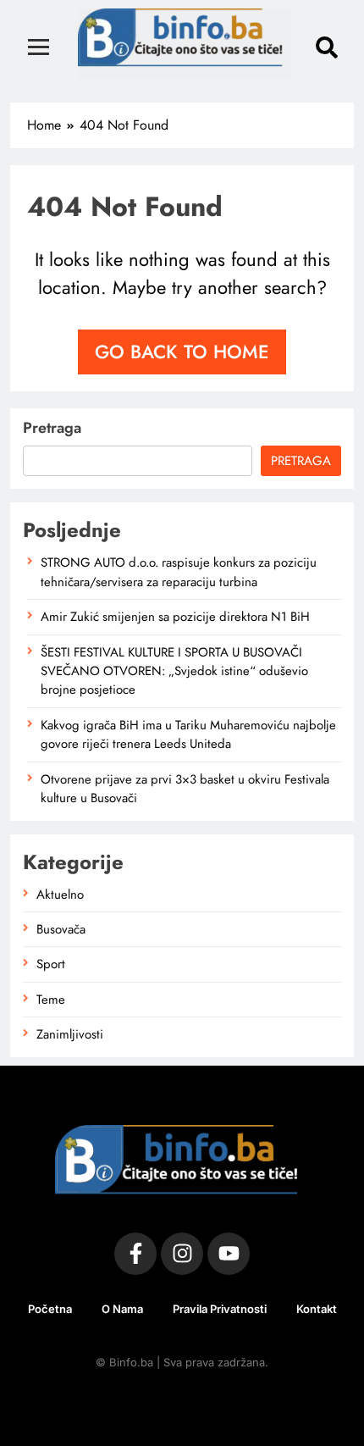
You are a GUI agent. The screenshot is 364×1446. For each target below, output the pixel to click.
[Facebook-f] (135, 1254)
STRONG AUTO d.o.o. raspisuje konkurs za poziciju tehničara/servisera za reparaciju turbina (179, 571)
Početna (50, 1309)
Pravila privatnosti (220, 1309)
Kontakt (316, 1309)
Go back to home (182, 351)
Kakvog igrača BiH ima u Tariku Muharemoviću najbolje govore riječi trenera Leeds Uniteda (188, 734)
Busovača (60, 929)
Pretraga (52, 428)
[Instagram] (182, 1254)
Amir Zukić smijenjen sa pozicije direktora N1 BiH (175, 616)
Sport (50, 964)
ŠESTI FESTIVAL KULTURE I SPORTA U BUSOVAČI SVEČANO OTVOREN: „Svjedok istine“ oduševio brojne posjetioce (174, 671)
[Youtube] (228, 1254)
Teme (50, 999)
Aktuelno (60, 894)
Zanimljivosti (69, 1034)
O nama (122, 1309)
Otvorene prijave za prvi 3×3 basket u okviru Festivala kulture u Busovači (185, 788)
